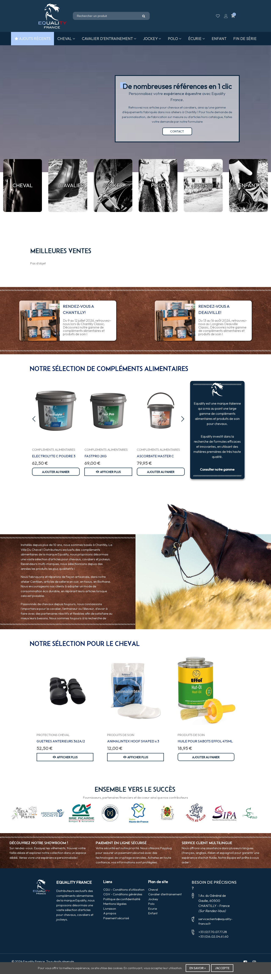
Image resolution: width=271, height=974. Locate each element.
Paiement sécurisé (116, 918)
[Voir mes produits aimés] (218, 16)
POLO (173, 38)
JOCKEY (150, 38)
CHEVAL (64, 38)
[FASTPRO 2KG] (108, 411)
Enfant (153, 913)
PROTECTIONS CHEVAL (53, 735)
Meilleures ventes (60, 251)
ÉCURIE (195, 38)
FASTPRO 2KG (95, 456)
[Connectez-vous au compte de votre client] (226, 16)
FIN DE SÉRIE (245, 38)
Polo (151, 904)
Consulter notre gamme (217, 469)
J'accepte (222, 968)
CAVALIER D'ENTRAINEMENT (107, 38)
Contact (177, 131)
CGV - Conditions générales (122, 894)
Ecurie (152, 909)
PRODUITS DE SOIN (120, 735)
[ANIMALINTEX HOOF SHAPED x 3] (135, 691)
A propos (109, 913)
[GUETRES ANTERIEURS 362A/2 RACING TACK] (65, 691)
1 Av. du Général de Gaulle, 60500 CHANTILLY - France (214, 900)
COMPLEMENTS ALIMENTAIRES (53, 450)
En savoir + (197, 968)
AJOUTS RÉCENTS (35, 38)
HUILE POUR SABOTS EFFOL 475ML (205, 741)
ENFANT (219, 38)
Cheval (153, 889)
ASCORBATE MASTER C (155, 456)
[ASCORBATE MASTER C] (161, 411)
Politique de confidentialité (121, 899)
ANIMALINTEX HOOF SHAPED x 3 (133, 741)
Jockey (153, 899)
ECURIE (203, 185)
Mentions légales (115, 904)
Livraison (109, 909)
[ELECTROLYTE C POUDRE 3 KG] (56, 411)
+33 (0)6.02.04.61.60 (213, 936)
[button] (34, 419)
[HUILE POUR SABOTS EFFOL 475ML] (206, 691)
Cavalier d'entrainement (165, 894)
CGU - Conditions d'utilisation (123, 889)
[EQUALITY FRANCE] (52, 16)
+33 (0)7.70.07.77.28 (212, 932)
